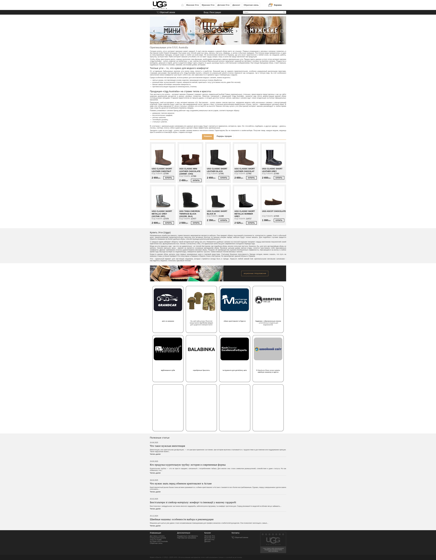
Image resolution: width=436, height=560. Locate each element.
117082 (248, 173)
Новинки (208, 136)
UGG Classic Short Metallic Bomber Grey (244, 213)
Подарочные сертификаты (187, 536)
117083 (276, 173)
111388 (221, 216)
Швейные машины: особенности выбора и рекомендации (181, 519)
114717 (248, 219)
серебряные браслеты (201, 370)
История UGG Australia (159, 541)
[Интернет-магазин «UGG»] (182, 5)
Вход (206, 12)
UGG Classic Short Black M (217, 212)
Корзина (278, 5)
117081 (221, 173)
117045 (276, 216)
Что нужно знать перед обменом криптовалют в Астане (181, 483)
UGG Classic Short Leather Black (217, 170)
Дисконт (236, 5)
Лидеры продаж (224, 136)
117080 (193, 176)
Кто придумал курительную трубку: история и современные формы (188, 464)
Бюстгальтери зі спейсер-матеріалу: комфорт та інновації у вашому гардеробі (193, 502)
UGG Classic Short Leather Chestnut (162, 170)
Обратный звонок (167, 12)
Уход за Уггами (155, 540)
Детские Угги (223, 5)
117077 (193, 219)
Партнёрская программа (186, 538)
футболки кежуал (206, 323)
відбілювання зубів (168, 370)
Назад (154, 30)
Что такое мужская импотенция (167, 445)
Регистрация (215, 12)
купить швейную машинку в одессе (269, 371)
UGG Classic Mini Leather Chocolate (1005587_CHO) (189, 171)
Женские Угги (192, 5)
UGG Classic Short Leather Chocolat (244, 170)
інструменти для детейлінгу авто (235, 370)
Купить (168, 178)
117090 (166, 173)
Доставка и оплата (157, 536)
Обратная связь (251, 5)
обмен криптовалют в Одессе (235, 321)
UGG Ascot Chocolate (274, 211)
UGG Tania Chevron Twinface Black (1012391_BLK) (189, 213)
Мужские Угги (208, 5)
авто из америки (168, 321)
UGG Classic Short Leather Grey (272, 170)
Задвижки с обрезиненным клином (268, 321)
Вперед (190, 30)
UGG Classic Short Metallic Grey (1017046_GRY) (162, 213)
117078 (166, 219)
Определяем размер (158, 538)
